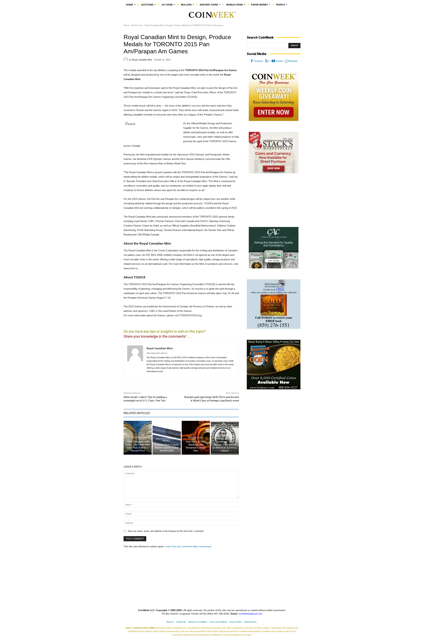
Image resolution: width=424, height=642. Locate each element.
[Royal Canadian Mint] (126, 59)
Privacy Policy (236, 622)
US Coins (137, 438)
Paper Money (224, 432)
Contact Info (181, 622)
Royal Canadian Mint (142, 60)
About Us (170, 622)
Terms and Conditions (218, 622)
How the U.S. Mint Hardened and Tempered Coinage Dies (196, 446)
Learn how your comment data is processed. (188, 546)
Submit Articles (250, 622)
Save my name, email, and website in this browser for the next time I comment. (166, 531)
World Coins (136, 25)
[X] (266, 61)
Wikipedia (292, 61)
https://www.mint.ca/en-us (157, 353)
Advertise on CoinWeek (197, 622)
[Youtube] (273, 61)
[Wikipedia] (286, 61)
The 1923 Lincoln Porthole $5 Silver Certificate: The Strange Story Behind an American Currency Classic (224, 443)
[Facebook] (252, 61)
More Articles (195, 438)
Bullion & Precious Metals (166, 440)
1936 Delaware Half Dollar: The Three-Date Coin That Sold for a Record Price (137, 446)
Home (126, 25)
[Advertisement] (273, 200)
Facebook (258, 61)
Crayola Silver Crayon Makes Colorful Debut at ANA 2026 (167, 447)
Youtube (279, 61)
